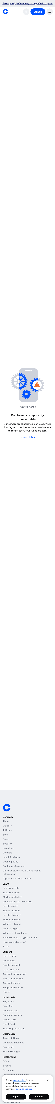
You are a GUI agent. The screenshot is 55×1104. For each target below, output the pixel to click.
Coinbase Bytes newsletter (18, 901)
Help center (9, 956)
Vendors (7, 852)
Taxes (6, 946)
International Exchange (16, 1074)
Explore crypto (11, 888)
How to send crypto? (14, 942)
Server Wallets (11, 1102)
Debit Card (9, 1024)
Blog (5, 834)
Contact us (9, 960)
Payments (8, 1047)
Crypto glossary (12, 915)
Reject (15, 1096)
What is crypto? (11, 928)
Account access (11, 983)
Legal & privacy (11, 857)
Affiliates (8, 830)
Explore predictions (14, 1028)
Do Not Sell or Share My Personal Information (22, 872)
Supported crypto (13, 987)
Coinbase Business (13, 1042)
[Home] (5, 11)
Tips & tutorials (11, 910)
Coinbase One (10, 1010)
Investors (8, 848)
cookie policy (19, 1080)
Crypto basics (10, 906)
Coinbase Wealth (12, 1015)
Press (6, 839)
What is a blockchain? (15, 933)
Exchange (8, 1070)
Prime (6, 1061)
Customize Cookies (23, 1089)
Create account (11, 965)
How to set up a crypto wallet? (20, 937)
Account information (14, 974)
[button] (50, 11)
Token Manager (11, 1051)
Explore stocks (11, 892)
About (6, 821)
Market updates (12, 919)
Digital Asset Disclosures (17, 878)
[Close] (47, 1080)
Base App (8, 1006)
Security (7, 843)
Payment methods (13, 978)
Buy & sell (8, 1001)
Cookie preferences (14, 866)
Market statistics (12, 897)
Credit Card (9, 1019)
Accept (39, 1096)
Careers (7, 825)
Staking (7, 1065)
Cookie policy (10, 861)
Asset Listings (11, 1038)
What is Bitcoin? (12, 924)
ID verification (11, 969)
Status (6, 992)
